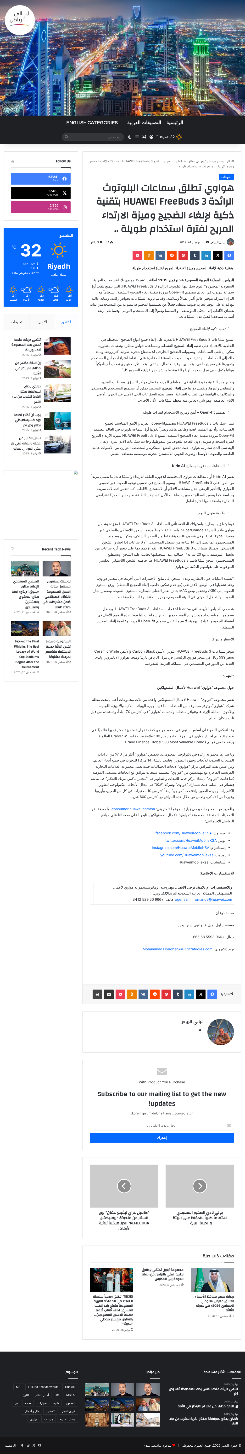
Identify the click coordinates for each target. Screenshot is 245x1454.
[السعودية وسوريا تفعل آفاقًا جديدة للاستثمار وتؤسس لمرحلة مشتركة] (57, 628)
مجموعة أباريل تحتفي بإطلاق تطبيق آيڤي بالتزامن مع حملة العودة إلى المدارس (163, 1274)
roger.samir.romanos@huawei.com (202, 899)
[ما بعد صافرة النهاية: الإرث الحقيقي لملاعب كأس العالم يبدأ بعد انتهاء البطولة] (97, 1404)
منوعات (211, 161)
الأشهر (66, 322)
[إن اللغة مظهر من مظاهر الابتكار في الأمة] (57, 369)
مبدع (147, 1445)
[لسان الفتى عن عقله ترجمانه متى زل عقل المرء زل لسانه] (57, 444)
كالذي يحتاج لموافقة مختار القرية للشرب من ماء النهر (26, 394)
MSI (18, 1387)
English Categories (92, 122)
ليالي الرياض (217, 242)
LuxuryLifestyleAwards (43, 1387)
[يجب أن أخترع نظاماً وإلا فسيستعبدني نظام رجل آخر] (57, 421)
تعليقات (16, 322)
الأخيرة (42, 322)
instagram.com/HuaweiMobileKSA (180, 847)
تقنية (56, 1403)
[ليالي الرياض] (122, 58)
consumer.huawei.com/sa (133, 809)
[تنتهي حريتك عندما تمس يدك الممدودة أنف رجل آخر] (57, 346)
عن (16, 1403)
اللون (25, 1395)
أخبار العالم (42, 1395)
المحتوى (70, 1403)
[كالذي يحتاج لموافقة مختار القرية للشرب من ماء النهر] (57, 393)
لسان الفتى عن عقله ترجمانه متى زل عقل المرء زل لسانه (26, 443)
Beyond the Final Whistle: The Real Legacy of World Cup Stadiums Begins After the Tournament (26, 654)
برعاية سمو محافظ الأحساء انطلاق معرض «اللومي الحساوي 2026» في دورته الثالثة (214, 1303)
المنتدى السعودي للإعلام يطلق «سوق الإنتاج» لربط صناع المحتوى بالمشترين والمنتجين (25, 594)
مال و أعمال (32, 1411)
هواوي (33, 1419)
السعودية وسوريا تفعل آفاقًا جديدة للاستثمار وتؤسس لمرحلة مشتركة (58, 649)
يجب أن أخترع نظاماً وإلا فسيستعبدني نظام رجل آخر (27, 420)
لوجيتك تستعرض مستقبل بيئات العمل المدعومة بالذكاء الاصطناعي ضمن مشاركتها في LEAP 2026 (57, 594)
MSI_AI (70, 1395)
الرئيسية (175, 122)
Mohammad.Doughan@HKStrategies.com (177, 949)
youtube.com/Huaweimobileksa (186, 855)
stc (58, 1395)
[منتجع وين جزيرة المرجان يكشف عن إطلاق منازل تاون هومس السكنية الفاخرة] (97, 1420)
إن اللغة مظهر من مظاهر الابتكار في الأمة (28, 368)
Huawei (70, 1387)
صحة (28, 1403)
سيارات (42, 1403)
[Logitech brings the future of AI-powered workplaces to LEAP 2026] (148, 1389)
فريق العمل (68, 1411)
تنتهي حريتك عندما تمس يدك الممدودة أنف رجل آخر (26, 345)
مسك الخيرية (67, 1419)
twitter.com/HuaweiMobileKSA (191, 840)
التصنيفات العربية (144, 122)
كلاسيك (50, 1411)
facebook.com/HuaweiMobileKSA (184, 833)
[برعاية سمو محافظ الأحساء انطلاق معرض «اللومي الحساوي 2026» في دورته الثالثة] (212, 1280)
